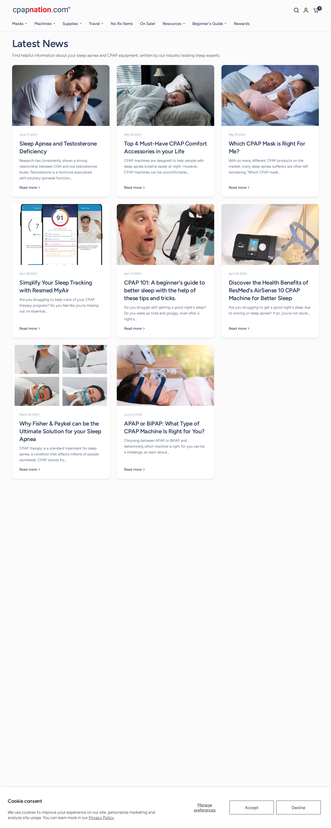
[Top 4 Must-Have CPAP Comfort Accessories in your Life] (165, 95)
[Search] (296, 10)
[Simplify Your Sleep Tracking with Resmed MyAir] (61, 234)
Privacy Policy (101, 817)
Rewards (242, 23)
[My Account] (306, 10)
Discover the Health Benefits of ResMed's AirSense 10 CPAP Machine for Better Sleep (268, 290)
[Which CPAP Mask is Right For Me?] (270, 95)
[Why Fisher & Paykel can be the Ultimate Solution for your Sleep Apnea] (61, 375)
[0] (315, 10)
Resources (172, 23)
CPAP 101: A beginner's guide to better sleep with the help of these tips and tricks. (164, 290)
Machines (43, 23)
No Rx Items (122, 23)
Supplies (70, 23)
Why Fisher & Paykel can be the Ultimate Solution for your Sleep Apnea (60, 431)
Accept (251, 807)
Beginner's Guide (207, 23)
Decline (298, 807)
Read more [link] (28, 187)
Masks (18, 23)
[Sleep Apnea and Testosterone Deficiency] (61, 95)
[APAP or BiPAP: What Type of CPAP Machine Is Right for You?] (165, 375)
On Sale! (147, 23)
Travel (94, 23)
